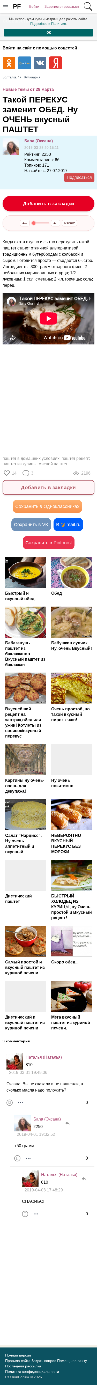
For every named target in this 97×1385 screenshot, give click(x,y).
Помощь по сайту (72, 1361)
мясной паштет (53, 464)
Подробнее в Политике (48, 24)
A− (24, 222)
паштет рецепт (75, 458)
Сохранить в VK (31, 524)
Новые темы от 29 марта (28, 89)
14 (14, 473)
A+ (55, 222)
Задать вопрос (44, 1361)
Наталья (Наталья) (44, 1057)
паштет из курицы (19, 464)
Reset (69, 222)
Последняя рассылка (23, 1366)
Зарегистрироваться (61, 6)
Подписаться (79, 177)
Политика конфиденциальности (32, 1371)
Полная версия (18, 1355)
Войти (34, 6)
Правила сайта (18, 1361)
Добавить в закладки (48, 203)
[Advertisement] (48, 398)
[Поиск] (87, 6)
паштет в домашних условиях (31, 458)
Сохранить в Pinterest (48, 542)
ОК (49, 32)
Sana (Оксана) (38, 141)
